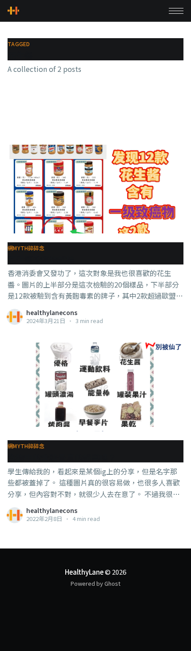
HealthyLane (84, 571)
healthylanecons (51, 312)
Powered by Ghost (95, 583)
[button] (176, 11)
